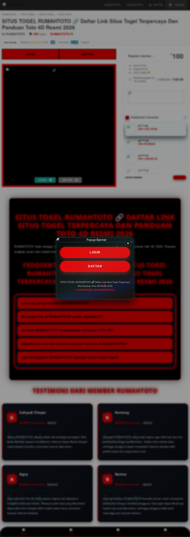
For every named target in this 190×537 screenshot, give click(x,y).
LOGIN (95, 252)
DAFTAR (95, 266)
